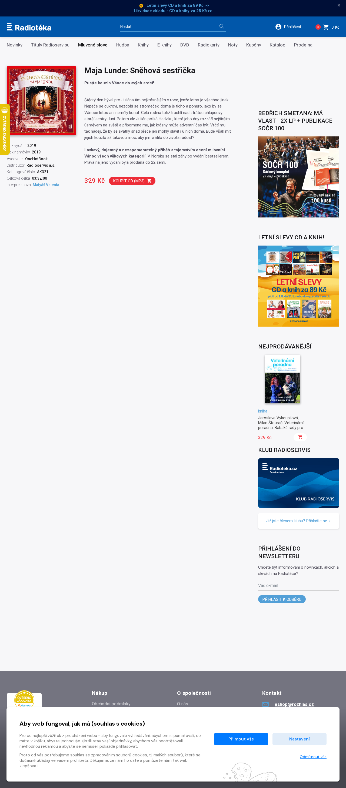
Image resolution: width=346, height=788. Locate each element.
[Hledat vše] (222, 27)
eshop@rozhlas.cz (294, 704)
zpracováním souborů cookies (119, 755)
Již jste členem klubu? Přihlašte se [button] (297, 520)
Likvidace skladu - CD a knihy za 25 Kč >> (173, 10)
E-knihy (164, 45)
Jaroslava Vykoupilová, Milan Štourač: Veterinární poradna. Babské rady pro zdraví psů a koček (281, 425)
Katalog (277, 45)
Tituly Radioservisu (50, 45)
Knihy (143, 45)
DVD (184, 45)
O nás (182, 703)
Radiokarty (208, 45)
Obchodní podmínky (111, 703)
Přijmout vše (241, 739)
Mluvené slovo (93, 45)
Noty (233, 45)
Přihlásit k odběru (281, 599)
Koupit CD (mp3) (129, 181)
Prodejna (303, 45)
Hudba (122, 45)
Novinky (14, 45)
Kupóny (253, 45)
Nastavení (299, 739)
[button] (291, 26)
